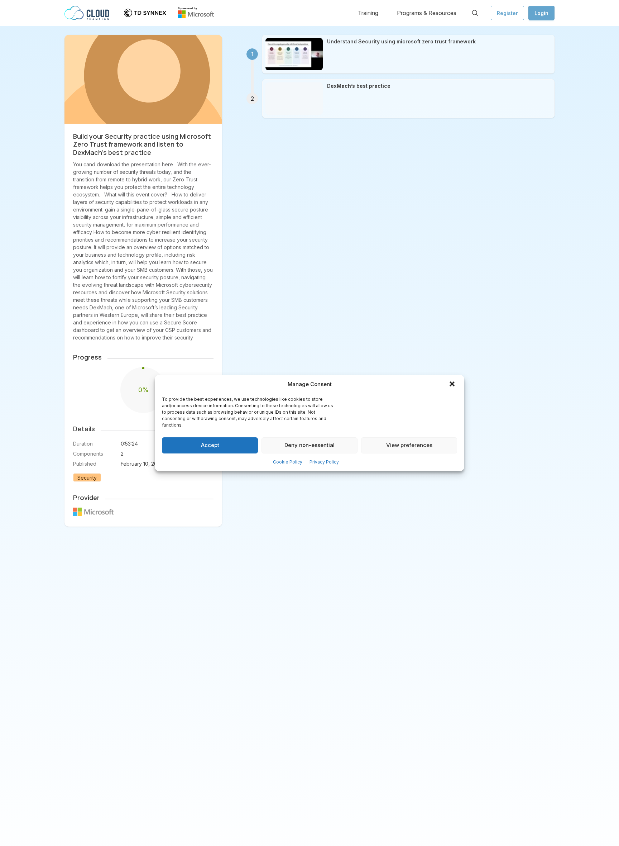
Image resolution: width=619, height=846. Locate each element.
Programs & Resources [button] (426, 12)
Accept (210, 445)
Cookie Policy (287, 462)
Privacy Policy (324, 462)
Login (541, 13)
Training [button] (368, 12)
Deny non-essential (309, 445)
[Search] (475, 13)
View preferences (409, 445)
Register (507, 13)
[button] (452, 384)
